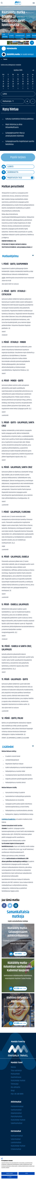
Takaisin (4, 59)
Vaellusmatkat (16, 1110)
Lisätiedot (8, 747)
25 (23, 84)
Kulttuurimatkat (17, 1135)
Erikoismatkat (16, 1149)
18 (23, 81)
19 (27, 81)
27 (32, 84)
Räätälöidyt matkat (18, 1080)
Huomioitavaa (16, 1077)
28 (3, 86)
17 (17, 81)
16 (13, 81)
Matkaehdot (15, 1074)
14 (3, 81)
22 (8, 84)
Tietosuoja (14, 1084)
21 (3, 84)
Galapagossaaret (20, 35)
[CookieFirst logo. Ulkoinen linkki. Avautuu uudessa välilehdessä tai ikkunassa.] (2, 1158)
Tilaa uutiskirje (16, 1070)
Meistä (13, 1067)
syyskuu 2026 (18, 70)
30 (13, 86)
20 (32, 81)
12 (27, 79)
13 (32, 79)
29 (8, 86)
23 (13, 84)
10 (18, 79)
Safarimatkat (16, 1139)
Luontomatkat (16, 1142)
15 (8, 81)
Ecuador (11, 35)
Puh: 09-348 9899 (17, 1094)
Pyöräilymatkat (16, 1116)
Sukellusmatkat (16, 1123)
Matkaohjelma (10, 256)
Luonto (28, 35)
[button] (34, 3)
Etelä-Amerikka (4, 35)
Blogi (13, 1090)
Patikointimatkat (17, 1106)
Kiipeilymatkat (16, 1113)
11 (22, 79)
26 (28, 84)
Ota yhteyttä (15, 1087)
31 (3, 77)
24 (18, 84)
